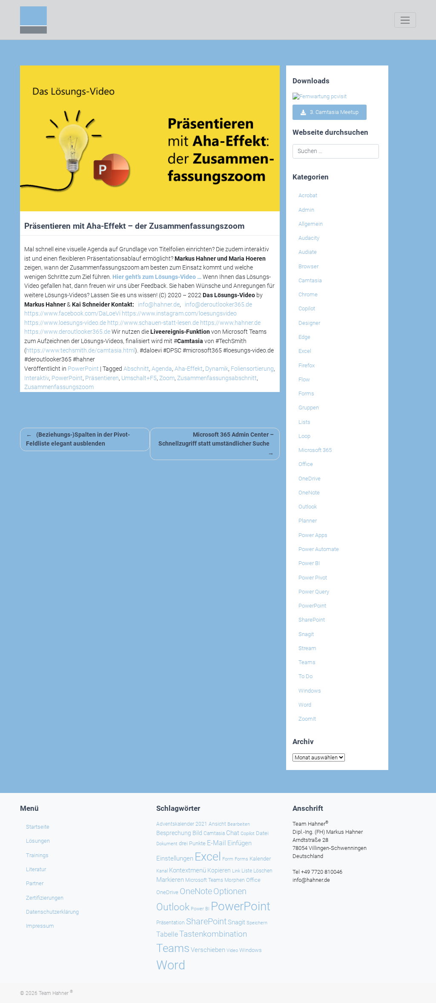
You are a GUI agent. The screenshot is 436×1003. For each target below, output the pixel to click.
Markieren (170, 880)
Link (236, 871)
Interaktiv (36, 378)
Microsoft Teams (204, 880)
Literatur (36, 869)
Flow (304, 379)
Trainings (37, 855)
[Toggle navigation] (405, 20)
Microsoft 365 (315, 450)
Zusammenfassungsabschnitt (217, 378)
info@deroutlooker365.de (218, 304)
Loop (304, 436)
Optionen (230, 891)
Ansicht (217, 824)
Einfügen (239, 843)
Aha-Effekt (189, 368)
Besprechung (173, 833)
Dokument (167, 844)
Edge (304, 337)
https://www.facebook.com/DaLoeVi (72, 313)
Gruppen (308, 407)
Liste (246, 871)
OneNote (309, 492)
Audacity (308, 238)
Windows (309, 691)
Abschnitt (136, 368)
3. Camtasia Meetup (332, 112)
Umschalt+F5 (139, 378)
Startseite (37, 827)
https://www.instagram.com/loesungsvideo (179, 313)
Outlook (307, 506)
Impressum (40, 926)
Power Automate (318, 549)
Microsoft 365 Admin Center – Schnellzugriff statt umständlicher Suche (216, 439)
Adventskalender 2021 (181, 824)
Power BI (309, 563)
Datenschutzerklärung (52, 912)
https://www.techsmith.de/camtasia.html (80, 350)
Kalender (260, 858)
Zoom (167, 378)
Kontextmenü (187, 870)
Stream (307, 648)
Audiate (307, 252)
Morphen (234, 880)
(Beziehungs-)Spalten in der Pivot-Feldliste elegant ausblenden (78, 439)
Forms (306, 393)
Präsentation (170, 923)
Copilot (306, 308)
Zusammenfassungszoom (59, 387)
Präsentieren (102, 378)
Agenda (162, 368)
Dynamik (216, 368)
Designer (309, 323)
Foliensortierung (252, 368)
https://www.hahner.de (230, 323)
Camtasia (310, 280)
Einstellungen (174, 858)
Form (227, 859)
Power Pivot (312, 577)
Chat (232, 833)
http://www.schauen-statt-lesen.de (153, 323)
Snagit (306, 634)
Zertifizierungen (44, 898)
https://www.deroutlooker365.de (67, 331)
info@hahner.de (159, 304)
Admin (306, 210)
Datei (262, 833)
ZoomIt (307, 719)
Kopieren (219, 870)
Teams (307, 662)
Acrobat (307, 195)
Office (305, 464)
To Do (305, 676)
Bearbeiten (238, 824)
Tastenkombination (213, 934)
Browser (308, 266)
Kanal (162, 871)
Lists (304, 422)
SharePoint (311, 620)
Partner (34, 883)
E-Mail (216, 843)
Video (232, 950)
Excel (304, 351)
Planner (307, 520)
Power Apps (312, 535)
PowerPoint (83, 368)
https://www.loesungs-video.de (65, 323)
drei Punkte (192, 843)
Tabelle (167, 934)
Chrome (308, 294)
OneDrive (309, 478)
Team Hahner (56, 993)
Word (304, 705)
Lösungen (38, 841)
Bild (197, 833)
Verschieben (208, 950)
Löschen (262, 871)
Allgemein (310, 224)
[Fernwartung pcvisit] (320, 96)
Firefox (306, 365)
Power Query (313, 591)
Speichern (257, 923)
